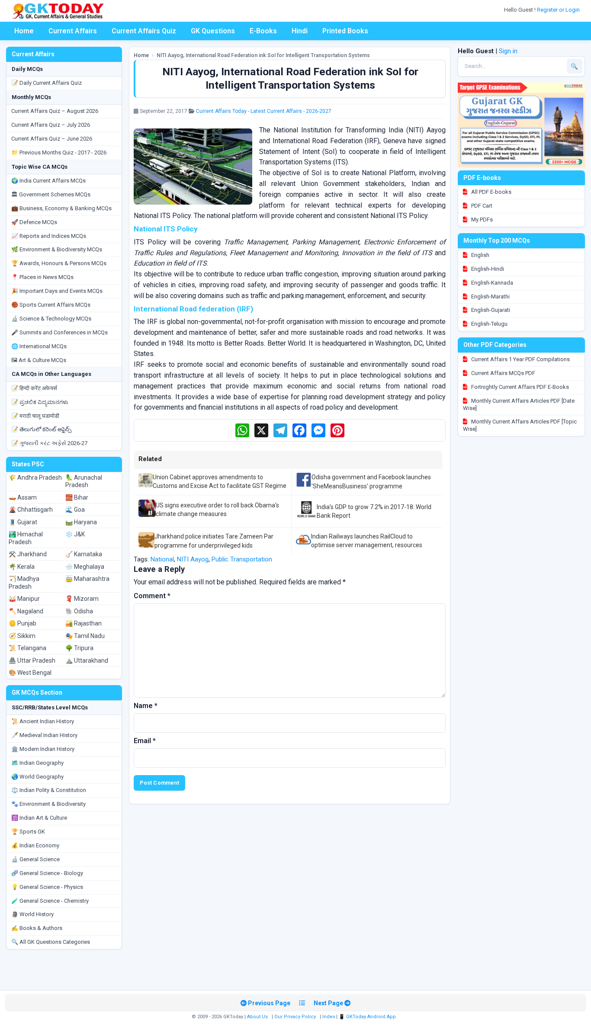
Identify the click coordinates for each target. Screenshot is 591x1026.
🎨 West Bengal (30, 672)
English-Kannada (491, 282)
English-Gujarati (490, 310)
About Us (257, 1017)
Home (24, 31)
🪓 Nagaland (26, 611)
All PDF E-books (490, 192)
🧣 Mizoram (82, 598)
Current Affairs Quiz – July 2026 (50, 125)
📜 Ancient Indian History (42, 721)
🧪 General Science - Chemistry (50, 901)
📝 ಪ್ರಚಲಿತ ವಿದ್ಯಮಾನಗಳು (39, 402)
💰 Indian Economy (35, 845)
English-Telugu (488, 324)
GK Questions (213, 31)
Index (328, 1017)
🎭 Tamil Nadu (85, 635)
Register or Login (559, 9)
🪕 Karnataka (83, 554)
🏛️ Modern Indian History (42, 749)
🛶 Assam (23, 497)
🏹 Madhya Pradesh (24, 582)
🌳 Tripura (79, 647)
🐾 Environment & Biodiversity (48, 804)
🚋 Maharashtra (87, 578)
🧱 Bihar (76, 497)
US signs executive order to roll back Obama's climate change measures (217, 509)
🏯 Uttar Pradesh (32, 660)
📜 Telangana (27, 647)
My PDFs (481, 219)
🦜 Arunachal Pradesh (83, 481)
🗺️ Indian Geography (37, 763)
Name (145, 706)
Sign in (508, 51)
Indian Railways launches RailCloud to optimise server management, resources (366, 540)
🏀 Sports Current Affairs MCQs (50, 304)
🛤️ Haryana (81, 522)
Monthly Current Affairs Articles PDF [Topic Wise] (520, 425)
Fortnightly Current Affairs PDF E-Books (519, 387)
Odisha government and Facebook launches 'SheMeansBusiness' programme (371, 481)
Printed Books (345, 31)
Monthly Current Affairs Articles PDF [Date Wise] (519, 404)
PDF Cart (481, 205)
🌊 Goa (75, 509)
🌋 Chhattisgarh (31, 509)
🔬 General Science (35, 859)
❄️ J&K (75, 534)
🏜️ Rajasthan (83, 623)
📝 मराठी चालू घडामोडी (35, 416)
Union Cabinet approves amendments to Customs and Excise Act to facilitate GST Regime (219, 481)
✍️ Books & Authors (36, 928)
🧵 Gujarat (23, 522)
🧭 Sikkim (22, 635)
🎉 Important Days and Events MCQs (57, 291)
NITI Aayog (193, 559)
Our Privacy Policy (295, 1017)
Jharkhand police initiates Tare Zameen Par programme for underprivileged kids (213, 540)
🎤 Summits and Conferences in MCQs (59, 332)
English (479, 255)
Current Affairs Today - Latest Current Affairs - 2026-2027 (263, 111)
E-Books (263, 31)
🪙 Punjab (22, 623)
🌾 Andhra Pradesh (35, 477)
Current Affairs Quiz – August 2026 (54, 111)
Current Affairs (72, 31)
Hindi (300, 31)
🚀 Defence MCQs (34, 222)
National (162, 559)
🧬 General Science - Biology (47, 873)
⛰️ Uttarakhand (86, 660)
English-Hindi (487, 269)
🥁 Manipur (24, 598)
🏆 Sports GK (28, 831)
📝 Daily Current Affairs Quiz (46, 83)
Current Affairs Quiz (144, 31)
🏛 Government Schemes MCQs (50, 194)
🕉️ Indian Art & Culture (39, 817)
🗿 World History (32, 914)
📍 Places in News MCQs (42, 277)
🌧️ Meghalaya (84, 566)
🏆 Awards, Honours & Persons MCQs (58, 263)
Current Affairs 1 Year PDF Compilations (520, 359)
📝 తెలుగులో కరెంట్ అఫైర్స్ (41, 429)
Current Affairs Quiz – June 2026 (51, 138)
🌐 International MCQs (39, 346)
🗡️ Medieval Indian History (44, 735)
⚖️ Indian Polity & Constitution (48, 790)
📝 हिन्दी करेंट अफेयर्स (34, 388)
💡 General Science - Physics (47, 887)
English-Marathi (490, 296)
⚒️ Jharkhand (28, 554)
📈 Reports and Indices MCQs (48, 236)
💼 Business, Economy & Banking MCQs (61, 208)
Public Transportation (242, 559)
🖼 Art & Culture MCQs (38, 360)
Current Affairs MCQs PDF (502, 373)
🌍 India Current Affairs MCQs (48, 180)
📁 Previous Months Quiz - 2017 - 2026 (58, 152)
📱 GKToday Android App (368, 1017)
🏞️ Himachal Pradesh (26, 538)
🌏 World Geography (37, 776)
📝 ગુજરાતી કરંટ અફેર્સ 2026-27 (49, 443)
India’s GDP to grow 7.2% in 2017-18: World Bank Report (374, 511)
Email (145, 741)
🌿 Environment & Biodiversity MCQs (56, 249)
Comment (152, 596)
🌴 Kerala (22, 566)
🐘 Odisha (79, 611)
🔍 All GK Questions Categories (50, 942)
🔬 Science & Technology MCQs (51, 318)
